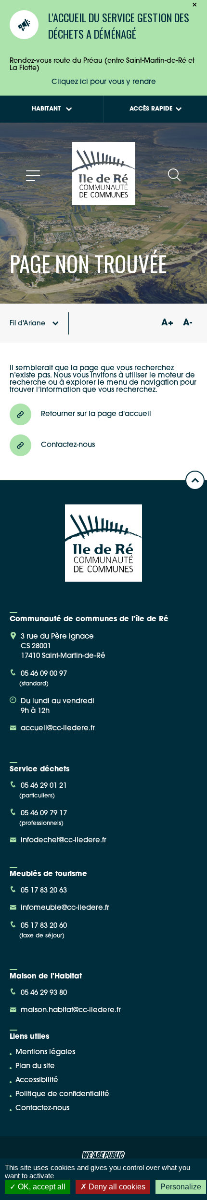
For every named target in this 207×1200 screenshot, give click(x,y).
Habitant (46, 109)
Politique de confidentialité (62, 1094)
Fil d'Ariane (27, 323)
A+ (167, 323)
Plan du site (35, 1066)
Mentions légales (45, 1052)
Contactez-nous (42, 1108)
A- (187, 323)
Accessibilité (36, 1080)
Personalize (180, 1187)
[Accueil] (103, 201)
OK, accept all (40, 1187)
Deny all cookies (116, 1187)
